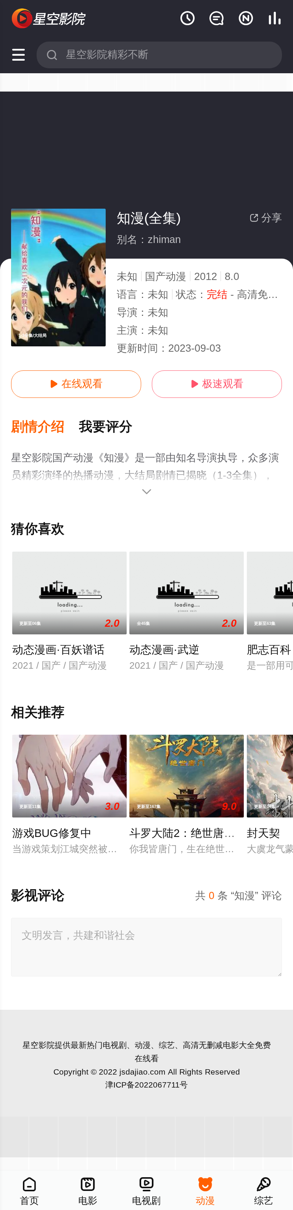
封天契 (263, 833)
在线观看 (76, 383)
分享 (266, 218)
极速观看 (216, 383)
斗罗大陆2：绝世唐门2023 (194, 833)
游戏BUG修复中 (52, 833)
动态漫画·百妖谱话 (58, 650)
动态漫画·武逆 (164, 650)
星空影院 (39, 1045)
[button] (45, 427)
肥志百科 (269, 650)
